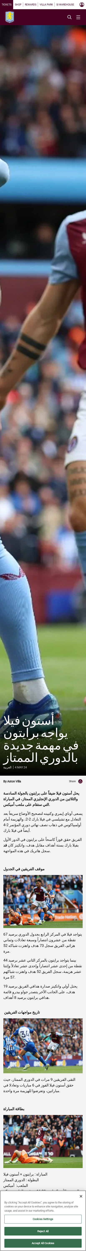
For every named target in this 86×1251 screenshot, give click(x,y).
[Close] (81, 1196)
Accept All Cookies (43, 1243)
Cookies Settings (43, 1219)
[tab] (6, 4)
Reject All (43, 1231)
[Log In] (81, 4)
